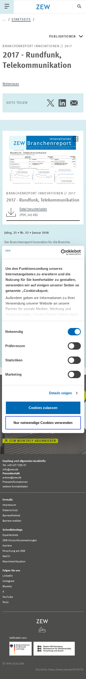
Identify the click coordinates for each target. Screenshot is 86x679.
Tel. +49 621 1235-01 (14, 465)
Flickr (6, 602)
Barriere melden (12, 521)
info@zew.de (10, 469)
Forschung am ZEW (14, 551)
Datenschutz (10, 510)
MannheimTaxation (14, 561)
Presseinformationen (15, 482)
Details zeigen (60, 393)
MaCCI (6, 556)
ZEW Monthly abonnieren (32, 441)
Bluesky (7, 586)
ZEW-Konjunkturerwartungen (20, 540)
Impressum (9, 505)
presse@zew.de (12, 477)
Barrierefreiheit (11, 515)
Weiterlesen (11, 84)
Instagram (8, 581)
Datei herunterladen (33, 209)
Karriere (7, 545)
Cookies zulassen (43, 408)
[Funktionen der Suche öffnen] (79, 6)
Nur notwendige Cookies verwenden (43, 423)
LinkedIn (8, 576)
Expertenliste (10, 535)
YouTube (8, 597)
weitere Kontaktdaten (15, 486)
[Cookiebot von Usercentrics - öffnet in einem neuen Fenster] (61, 252)
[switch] (74, 346)
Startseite (21, 19)
